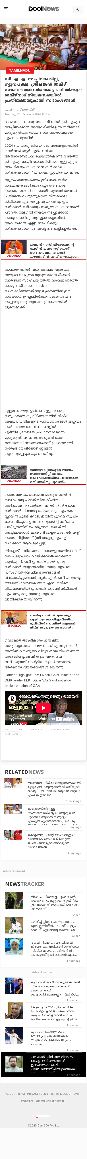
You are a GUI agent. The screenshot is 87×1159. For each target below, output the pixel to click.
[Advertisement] (43, 358)
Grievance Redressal (51, 1101)
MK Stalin (36, 729)
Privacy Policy (37, 1094)
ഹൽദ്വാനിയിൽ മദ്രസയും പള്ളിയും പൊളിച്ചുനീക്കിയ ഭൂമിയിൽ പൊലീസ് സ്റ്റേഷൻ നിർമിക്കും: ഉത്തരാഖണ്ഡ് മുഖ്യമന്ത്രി (52, 622)
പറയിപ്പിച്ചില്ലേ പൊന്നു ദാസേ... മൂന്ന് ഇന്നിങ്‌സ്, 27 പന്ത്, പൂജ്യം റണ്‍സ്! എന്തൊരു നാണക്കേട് (53, 926)
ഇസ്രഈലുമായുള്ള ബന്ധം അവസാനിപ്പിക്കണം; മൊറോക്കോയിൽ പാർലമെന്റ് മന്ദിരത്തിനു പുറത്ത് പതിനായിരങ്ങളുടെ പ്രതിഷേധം (55, 476)
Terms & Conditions (65, 1094)
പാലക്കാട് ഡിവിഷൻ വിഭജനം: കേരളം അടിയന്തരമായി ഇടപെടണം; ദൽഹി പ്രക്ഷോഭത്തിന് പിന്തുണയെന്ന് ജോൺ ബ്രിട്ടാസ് (53, 1065)
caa (7, 729)
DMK (20, 729)
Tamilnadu (11, 734)
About (10, 1094)
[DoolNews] (43, 9)
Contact (27, 1101)
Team (21, 1094)
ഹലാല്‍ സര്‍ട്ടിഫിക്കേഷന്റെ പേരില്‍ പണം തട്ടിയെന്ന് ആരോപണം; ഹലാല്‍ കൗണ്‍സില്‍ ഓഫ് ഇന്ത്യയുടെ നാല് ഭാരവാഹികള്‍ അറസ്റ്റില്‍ (54, 251)
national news (60, 729)
